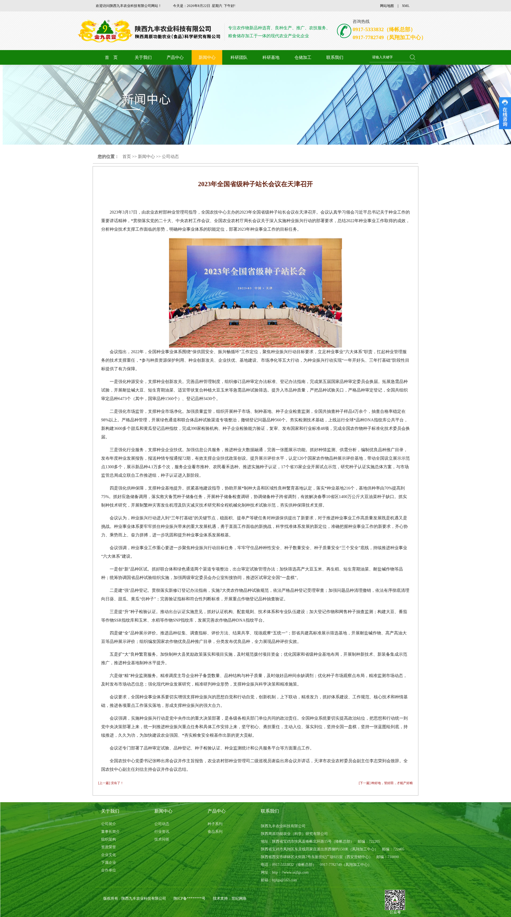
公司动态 (170, 156)
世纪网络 (239, 898)
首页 (126, 156)
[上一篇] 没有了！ (110, 783)
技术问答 (161, 839)
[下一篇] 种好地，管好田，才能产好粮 (386, 783)
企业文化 (108, 855)
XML (406, 6)
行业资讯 (161, 832)
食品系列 (215, 832)
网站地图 (387, 6)
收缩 (505, 113)
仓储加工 (302, 57)
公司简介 (108, 824)
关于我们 (143, 57)
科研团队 (239, 57)
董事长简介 (110, 832)
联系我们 (334, 57)
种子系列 (215, 824)
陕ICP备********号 (189, 898)
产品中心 (175, 57)
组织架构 (108, 839)
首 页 (111, 57)
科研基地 (270, 57)
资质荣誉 (108, 847)
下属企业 (108, 863)
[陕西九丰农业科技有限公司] (151, 31)
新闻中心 (207, 57)
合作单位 (108, 870)
